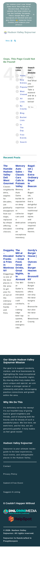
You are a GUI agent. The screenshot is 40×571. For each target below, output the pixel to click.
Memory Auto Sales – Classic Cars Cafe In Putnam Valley (20, 176)
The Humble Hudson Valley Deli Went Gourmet (8, 174)
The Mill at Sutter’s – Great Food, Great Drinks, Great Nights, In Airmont (20, 265)
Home (23, 76)
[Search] (16, 41)
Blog (22, 113)
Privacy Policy (10, 474)
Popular (24, 87)
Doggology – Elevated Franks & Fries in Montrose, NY (9, 260)
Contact (7, 466)
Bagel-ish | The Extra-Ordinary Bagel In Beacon (33, 176)
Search (23, 142)
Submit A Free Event (13, 483)
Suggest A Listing (11, 492)
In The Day (22, 128)
